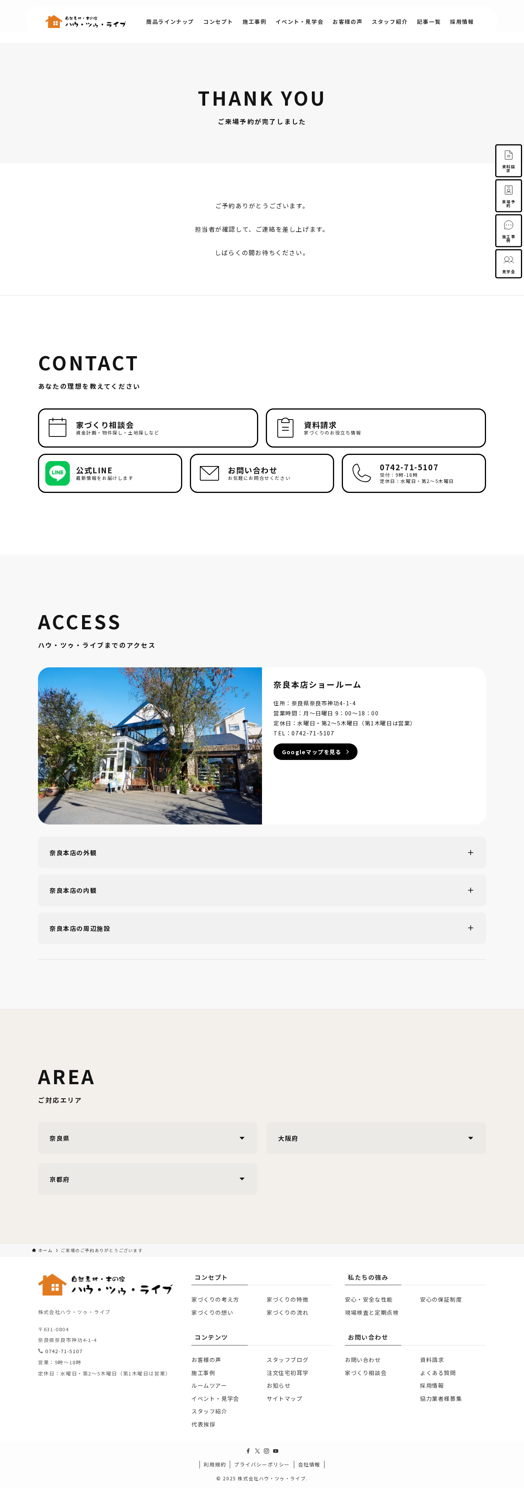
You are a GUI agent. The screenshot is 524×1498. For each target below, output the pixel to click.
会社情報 (309, 1464)
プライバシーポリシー (262, 1464)
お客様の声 (206, 1359)
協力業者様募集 (441, 1398)
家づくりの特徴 (287, 1299)
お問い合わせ (363, 1359)
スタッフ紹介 (209, 1411)
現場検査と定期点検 (372, 1312)
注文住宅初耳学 (287, 1373)
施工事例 (203, 1373)
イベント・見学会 (215, 1398)
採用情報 (432, 1385)
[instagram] (266, 1451)
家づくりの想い (212, 1312)
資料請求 (432, 1359)
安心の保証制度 (441, 1299)
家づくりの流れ (287, 1312)
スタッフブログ (287, 1359)
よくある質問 (438, 1373)
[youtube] (275, 1451)
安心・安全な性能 (369, 1299)
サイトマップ (285, 1398)
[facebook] (248, 1451)
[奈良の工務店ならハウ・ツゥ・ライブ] (85, 21)
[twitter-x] (257, 1451)
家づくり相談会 (366, 1373)
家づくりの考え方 (215, 1299)
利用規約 (215, 1464)
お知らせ (278, 1385)
